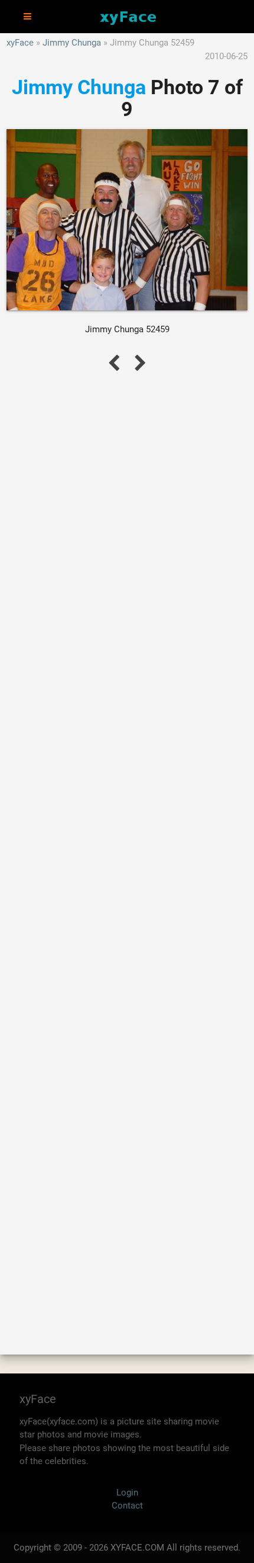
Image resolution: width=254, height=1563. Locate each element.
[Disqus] (127, 850)
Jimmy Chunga (72, 42)
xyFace (20, 42)
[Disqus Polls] (127, 541)
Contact (127, 1505)
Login (127, 1492)
